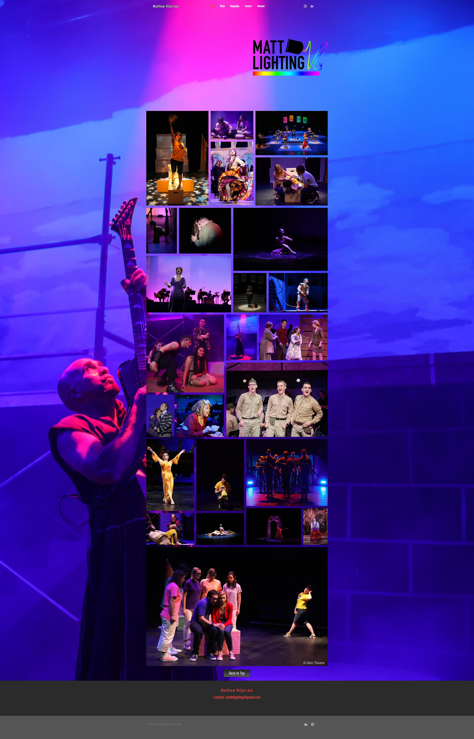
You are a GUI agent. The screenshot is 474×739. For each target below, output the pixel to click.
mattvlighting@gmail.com (243, 697)
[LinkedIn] (312, 6)
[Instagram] (305, 6)
